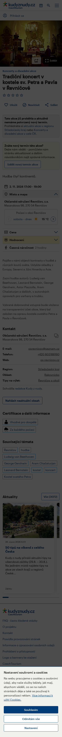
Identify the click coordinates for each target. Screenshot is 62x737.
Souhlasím (31, 709)
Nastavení (31, 727)
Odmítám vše (31, 718)
